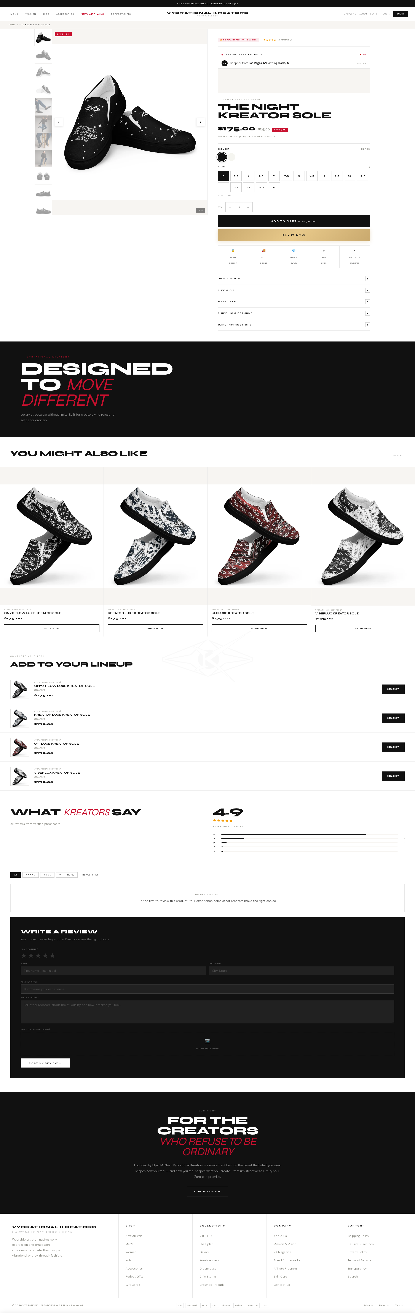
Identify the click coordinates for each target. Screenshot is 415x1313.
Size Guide (224, 195)
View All (399, 455)
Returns (384, 1305)
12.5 (261, 187)
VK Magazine (282, 1252)
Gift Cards (133, 1285)
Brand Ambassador (287, 1260)
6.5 (261, 176)
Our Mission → (207, 1191)
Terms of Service (359, 1260)
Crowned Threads (212, 1285)
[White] (231, 157)
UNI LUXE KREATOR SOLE (56, 743)
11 (223, 187)
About (363, 14)
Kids (46, 14)
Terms (399, 1305)
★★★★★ (278, 40)
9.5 (337, 176)
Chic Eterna (208, 1276)
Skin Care (280, 1276)
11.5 (236, 187)
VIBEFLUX (206, 1236)
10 (349, 176)
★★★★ (47, 875)
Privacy (368, 1305)
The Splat (206, 1244)
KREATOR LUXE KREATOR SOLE (62, 715)
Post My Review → (45, 1063)
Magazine (349, 14)
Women (31, 14)
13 (274, 187)
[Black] (222, 157)
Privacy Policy (357, 1252)
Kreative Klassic (210, 1260)
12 (248, 187)
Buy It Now (294, 235)
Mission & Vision (285, 1244)
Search (375, 14)
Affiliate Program (285, 1268)
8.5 (312, 176)
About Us (280, 1236)
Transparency (357, 1268)
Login (386, 14)
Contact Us (282, 1285)
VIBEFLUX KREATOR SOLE (57, 772)
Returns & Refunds (361, 1244)
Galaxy (204, 1252)
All (16, 875)
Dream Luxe (208, 1268)
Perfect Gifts (121, 14)
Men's (14, 14)
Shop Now (52, 628)
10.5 (362, 176)
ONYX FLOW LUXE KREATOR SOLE (64, 686)
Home (12, 25)
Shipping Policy (358, 1236)
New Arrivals (92, 14)
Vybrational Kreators (207, 14)
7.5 (286, 176)
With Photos (66, 875)
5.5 (236, 176)
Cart (401, 14)
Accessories (65, 14)
